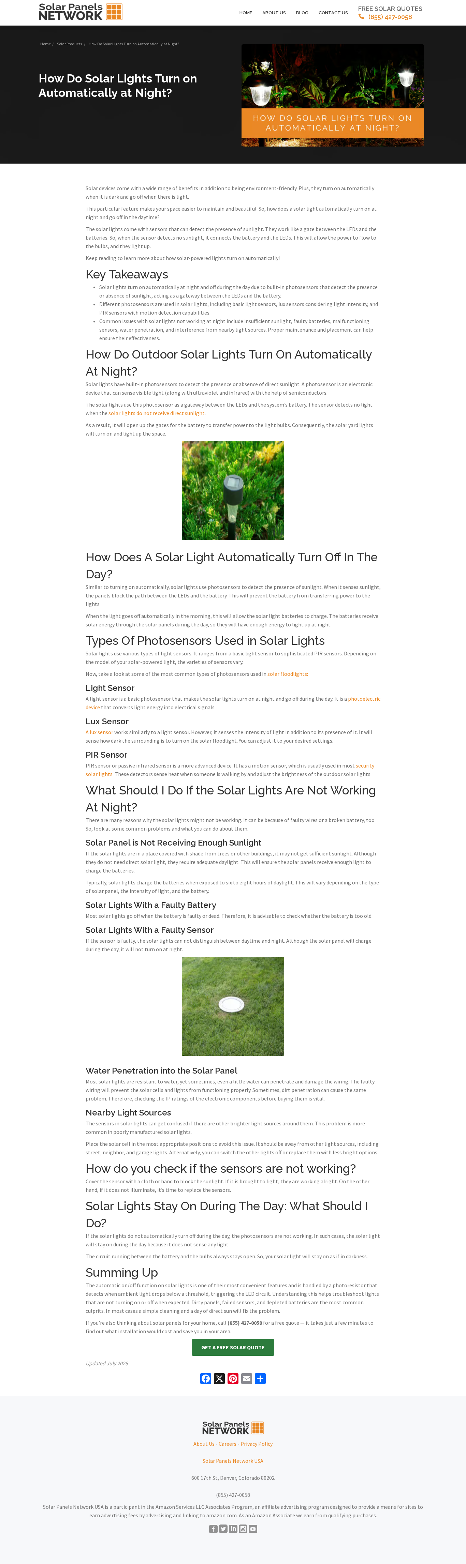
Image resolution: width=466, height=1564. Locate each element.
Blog (302, 12)
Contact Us (333, 12)
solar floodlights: (287, 673)
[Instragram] (243, 1529)
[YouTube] (253, 1529)
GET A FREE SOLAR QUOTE (233, 1347)
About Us (274, 12)
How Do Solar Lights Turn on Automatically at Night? (118, 86)
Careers (227, 1443)
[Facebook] (213, 1529)
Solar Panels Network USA (233, 1460)
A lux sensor (99, 732)
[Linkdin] (233, 1529)
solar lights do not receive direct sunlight (156, 413)
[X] (219, 1379)
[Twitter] (223, 1529)
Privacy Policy (257, 1443)
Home (245, 12)
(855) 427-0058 (390, 12)
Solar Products (69, 43)
